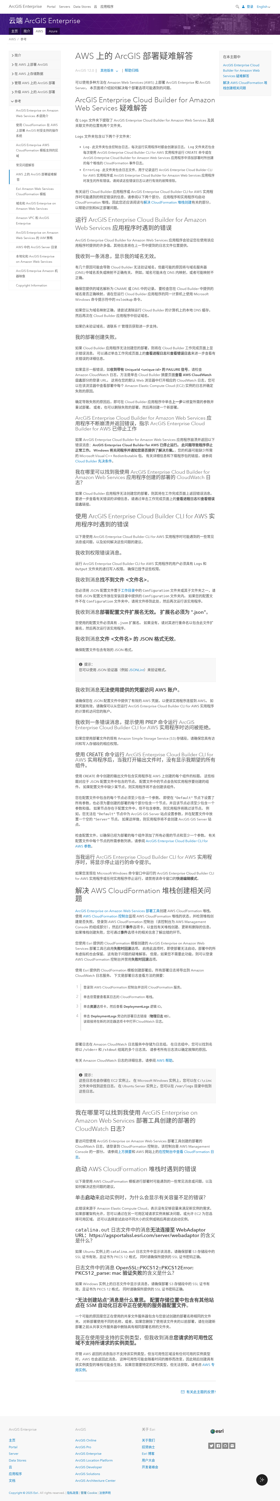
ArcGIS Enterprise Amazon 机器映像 (37, 273)
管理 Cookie (89, 1492)
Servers (64, 7)
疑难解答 (241, 70)
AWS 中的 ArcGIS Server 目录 (36, 247)
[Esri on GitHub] (225, 1446)
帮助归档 (131, 70)
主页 (14, 31)
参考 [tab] (18, 101)
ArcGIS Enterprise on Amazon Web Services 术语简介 (37, 113)
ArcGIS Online (85, 1440)
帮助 (164, 1060)
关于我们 (148, 1440)
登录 (250, 7)
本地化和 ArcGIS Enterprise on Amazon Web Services (35, 259)
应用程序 (107, 7)
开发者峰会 (150, 1467)
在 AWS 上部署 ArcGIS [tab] (31, 64)
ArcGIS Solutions (87, 1474)
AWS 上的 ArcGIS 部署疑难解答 (36, 176)
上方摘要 (125, 1152)
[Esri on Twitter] (211, 1446)
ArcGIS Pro (83, 1447)
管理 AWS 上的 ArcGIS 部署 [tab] (35, 83)
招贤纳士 (148, 1447)
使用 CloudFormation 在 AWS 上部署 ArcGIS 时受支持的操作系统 (37, 130)
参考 (23, 39)
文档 (12, 1481)
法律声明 (105, 1492)
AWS (39, 31)
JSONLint (136, 670)
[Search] (237, 6)
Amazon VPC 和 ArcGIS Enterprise (32, 220)
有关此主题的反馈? (201, 1392)
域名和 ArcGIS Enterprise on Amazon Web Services (36, 206)
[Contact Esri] (232, 1446)
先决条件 (93, 461)
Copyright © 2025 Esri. (24, 1492)
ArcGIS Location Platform (94, 1460)
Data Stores (82, 7)
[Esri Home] (217, 1431)
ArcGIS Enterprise (25, 6)
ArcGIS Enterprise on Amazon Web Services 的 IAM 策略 (37, 235)
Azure (53, 31)
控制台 (106, 916)
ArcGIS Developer (88, 1467)
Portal (51, 7)
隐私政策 (73, 1492)
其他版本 (107, 70)
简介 (27, 31)
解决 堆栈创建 (167, 202)
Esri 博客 (148, 1454)
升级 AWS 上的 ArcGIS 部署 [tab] (35, 92)
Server (13, 1454)
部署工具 (117, 911)
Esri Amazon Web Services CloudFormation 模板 (35, 191)
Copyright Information (31, 285)
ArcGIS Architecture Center (95, 1481)
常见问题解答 (25, 165)
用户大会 (148, 1460)
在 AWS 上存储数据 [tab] (29, 74)
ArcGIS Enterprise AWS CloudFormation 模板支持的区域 (37, 150)
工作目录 (128, 590)
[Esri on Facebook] (218, 1446)
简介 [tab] (18, 55)
